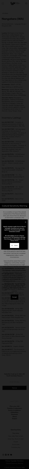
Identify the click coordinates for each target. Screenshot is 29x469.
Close (16, 245)
